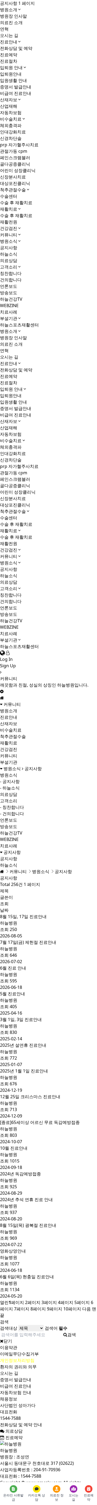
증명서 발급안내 (15, 87)
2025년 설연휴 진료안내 (23, 1045)
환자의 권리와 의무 (18, 1367)
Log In (6, 659)
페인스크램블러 (15, 158)
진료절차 (8, 61)
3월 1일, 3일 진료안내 (21, 1019)
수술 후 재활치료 (16, 203)
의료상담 (8, 260)
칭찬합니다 (11, 273)
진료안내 (8, 42)
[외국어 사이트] (2, 653)
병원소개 (8, 10)
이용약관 (8, 1347)
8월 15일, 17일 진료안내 (23, 916)
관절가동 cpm (13, 151)
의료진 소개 (11, 22)
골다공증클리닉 (15, 164)
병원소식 (8, 241)
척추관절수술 (13, 190)
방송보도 (8, 293)
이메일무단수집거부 (19, 1354)
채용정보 (8, 1399)
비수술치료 (11, 119)
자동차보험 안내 (15, 1392)
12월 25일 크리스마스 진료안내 (30, 1097)
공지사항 (8, 248)
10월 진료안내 (13, 1148)
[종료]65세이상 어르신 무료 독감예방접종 (40, 1122)
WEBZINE (9, 305)
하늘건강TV (11, 299)
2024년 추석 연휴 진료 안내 (26, 1199)
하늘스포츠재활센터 (19, 325)
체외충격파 (11, 125)
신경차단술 (11, 138)
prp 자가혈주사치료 (19, 145)
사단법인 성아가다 (18, 1405)
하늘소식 (8, 254)
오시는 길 (9, 35)
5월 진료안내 (12, 994)
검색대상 (8, 1328)
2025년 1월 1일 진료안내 (24, 1071)
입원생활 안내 (13, 80)
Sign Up (8, 666)
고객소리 (8, 267)
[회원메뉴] (8, 653)
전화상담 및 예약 (16, 48)
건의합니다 (11, 280)
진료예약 (8, 55)
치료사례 (8, 312)
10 (72, 1309)
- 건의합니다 (12, 814)
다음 (86, 1309)
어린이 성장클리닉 (18, 170)
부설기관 (8, 318)
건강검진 (8, 228)
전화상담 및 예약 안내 (21, 1425)
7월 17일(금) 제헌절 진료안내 (28, 942)
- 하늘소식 (10, 788)
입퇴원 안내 (11, 67)
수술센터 (8, 196)
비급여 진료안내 (15, 93)
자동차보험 (11, 113)
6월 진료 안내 (13, 968)
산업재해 (8, 106)
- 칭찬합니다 (12, 807)
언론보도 (8, 286)
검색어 (56, 1328)
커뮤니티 (8, 235)
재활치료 (8, 209)
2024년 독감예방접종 (20, 1174)
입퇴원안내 (11, 74)
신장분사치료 (13, 177)
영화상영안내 (13, 1251)
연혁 (4, 29)
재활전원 (8, 222)
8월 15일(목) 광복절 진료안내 (28, 1225)
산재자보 (8, 100)
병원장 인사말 (13, 16)
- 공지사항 (10, 781)
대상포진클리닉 (15, 183)
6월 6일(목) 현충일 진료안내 (27, 1277)
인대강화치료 (13, 132)
